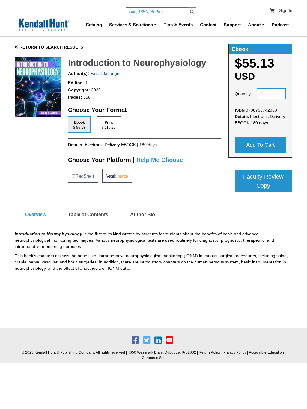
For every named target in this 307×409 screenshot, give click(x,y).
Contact (208, 24)
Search (192, 11)
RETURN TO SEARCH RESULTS (50, 47)
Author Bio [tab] (142, 214)
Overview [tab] (35, 214)
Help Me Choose (159, 160)
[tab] (79, 124)
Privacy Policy (234, 352)
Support (232, 24)
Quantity (243, 93)
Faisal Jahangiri (104, 73)
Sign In (285, 10)
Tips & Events (178, 24)
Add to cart (260, 145)
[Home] (43, 25)
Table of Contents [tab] (88, 214)
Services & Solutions (131, 24)
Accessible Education (266, 352)
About (254, 24)
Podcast (280, 24)
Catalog (94, 24)
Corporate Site (153, 358)
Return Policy (210, 352)
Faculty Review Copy (263, 181)
